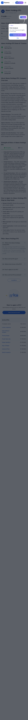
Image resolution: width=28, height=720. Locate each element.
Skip (18, 38)
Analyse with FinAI (17, 35)
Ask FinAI (21, 2)
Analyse (24, 17)
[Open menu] (25, 2)
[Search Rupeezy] (13, 2)
